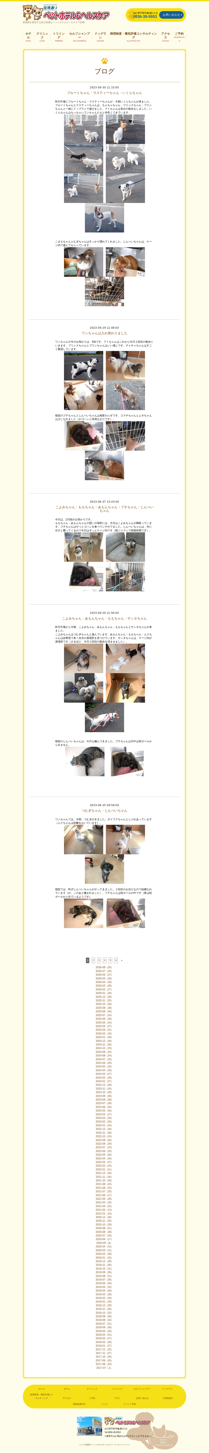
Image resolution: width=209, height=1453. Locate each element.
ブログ (117, 1398)
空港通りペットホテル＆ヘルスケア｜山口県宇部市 (66, 12)
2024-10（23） (104, 1048)
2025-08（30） (104, 1011)
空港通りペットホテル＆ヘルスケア (127, 1421)
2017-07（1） (104, 1367)
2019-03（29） (104, 1294)
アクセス (165, 35)
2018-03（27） (104, 1338)
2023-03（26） (104, 1118)
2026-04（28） (104, 982)
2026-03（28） (104, 985)
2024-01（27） (104, 1081)
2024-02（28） (104, 1077)
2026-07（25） (104, 971)
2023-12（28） (104, 1084)
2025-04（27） (104, 1026)
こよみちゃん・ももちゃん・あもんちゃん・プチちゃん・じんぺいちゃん (104, 508)
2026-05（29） (104, 978)
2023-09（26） (104, 1096)
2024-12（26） (104, 1041)
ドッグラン (100, 35)
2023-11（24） (104, 1088)
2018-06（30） (104, 1327)
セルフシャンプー (79, 35)
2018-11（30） (104, 1309)
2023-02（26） (104, 1121)
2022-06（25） (104, 1151)
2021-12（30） (104, 1173)
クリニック (42, 35)
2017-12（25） (104, 1349)
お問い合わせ (171, 14)
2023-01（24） (104, 1125)
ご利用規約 (167, 1398)
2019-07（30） (104, 1279)
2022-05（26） (104, 1154)
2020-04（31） (104, 1246)
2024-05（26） (104, 1066)
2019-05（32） (104, 1287)
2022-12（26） (104, 1129)
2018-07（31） (104, 1323)
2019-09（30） (104, 1272)
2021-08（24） (104, 1187)
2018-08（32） (104, 1320)
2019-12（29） (104, 1261)
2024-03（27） (104, 1073)
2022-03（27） (104, 1162)
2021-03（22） (104, 1206)
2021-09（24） (104, 1184)
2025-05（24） (104, 1022)
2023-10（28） (104, 1092)
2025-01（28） (104, 1037)
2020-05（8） (104, 1243)
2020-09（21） (104, 1228)
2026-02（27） (104, 989)
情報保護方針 (79, 1404)
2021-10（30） (104, 1180)
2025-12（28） (104, 996)
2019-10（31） (104, 1268)
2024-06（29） (104, 1063)
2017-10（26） (104, 1356)
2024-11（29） (104, 1044)
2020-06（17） (104, 1239)
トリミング (59, 35)
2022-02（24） (104, 1165)
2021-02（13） (104, 1209)
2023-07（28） (104, 1103)
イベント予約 (129, 1404)
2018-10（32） (104, 1312)
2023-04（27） (104, 1114)
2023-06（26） (104, 1107)
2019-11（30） (104, 1264)
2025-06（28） (104, 1018)
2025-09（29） (104, 1007)
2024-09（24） (104, 1052)
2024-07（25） (104, 1059)
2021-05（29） (104, 1198)
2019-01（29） (104, 1301)
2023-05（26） (104, 1110)
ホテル (28, 35)
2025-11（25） (104, 1000)
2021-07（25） (104, 1191)
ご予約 (179, 33)
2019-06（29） (104, 1283)
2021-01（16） (104, 1213)
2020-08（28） (104, 1232)
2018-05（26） (104, 1331)
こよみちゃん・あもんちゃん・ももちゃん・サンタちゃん (104, 618)
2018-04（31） (104, 1334)
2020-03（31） (104, 1250)
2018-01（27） (104, 1345)
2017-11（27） (104, 1353)
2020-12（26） (104, 1217)
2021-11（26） (104, 1176)
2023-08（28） (104, 1099)
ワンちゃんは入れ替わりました (104, 333)
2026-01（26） (104, 993)
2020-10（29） (104, 1224)
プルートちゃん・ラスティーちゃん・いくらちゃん (104, 93)
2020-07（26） (104, 1235)
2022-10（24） (104, 1136)
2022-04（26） (104, 1158)
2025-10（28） (104, 1004)
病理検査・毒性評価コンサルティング (133, 35)
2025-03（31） (104, 1029)
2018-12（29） (104, 1305)
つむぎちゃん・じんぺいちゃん (104, 810)
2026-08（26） (104, 967)
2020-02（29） (104, 1254)
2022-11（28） (104, 1132)
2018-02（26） (104, 1342)
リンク (104, 1404)
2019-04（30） (104, 1290)
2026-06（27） (104, 974)
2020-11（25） (104, 1220)
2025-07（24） (104, 1015)
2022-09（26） (104, 1140)
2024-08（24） (104, 1055)
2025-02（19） (104, 1033)
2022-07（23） (104, 1147)
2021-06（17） (104, 1195)
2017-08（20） (104, 1364)
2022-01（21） (104, 1169)
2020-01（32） (104, 1257)
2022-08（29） (104, 1143)
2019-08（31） (104, 1276)
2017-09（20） (104, 1360)
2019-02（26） (104, 1298)
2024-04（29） (104, 1070)
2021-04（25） (104, 1202)
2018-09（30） (104, 1316)
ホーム (42, 1389)
